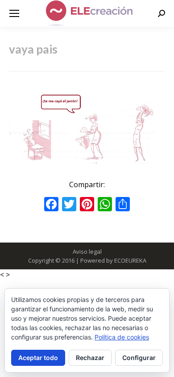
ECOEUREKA (130, 260)
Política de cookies (122, 337)
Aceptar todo (38, 357)
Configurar (139, 357)
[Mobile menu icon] (14, 13)
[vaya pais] (87, 131)
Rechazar (90, 357)
